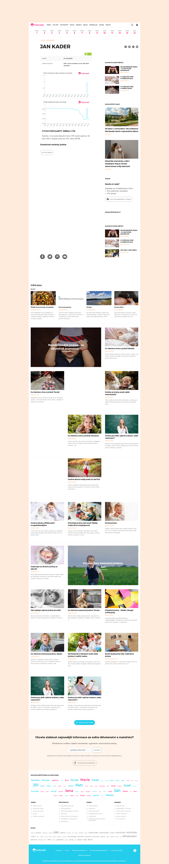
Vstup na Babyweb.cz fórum (120, 199)
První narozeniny (65, 307)
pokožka (64, 836)
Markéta (47, 791)
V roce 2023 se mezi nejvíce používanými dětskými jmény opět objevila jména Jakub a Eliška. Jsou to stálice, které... (47, 533)
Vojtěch (61, 780)
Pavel (95, 780)
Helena (55, 795)
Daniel (106, 780)
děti (56, 832)
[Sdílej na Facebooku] (125, 47)
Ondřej (54, 786)
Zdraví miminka (121, 814)
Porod (72, 25)
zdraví (79, 839)
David (117, 780)
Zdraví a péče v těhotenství (69, 816)
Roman (134, 786)
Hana (125, 791)
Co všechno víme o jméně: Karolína (83, 436)
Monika (86, 786)
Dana (130, 791)
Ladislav (77, 791)
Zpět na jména (47, 152)
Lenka (113, 786)
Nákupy (108, 25)
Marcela (136, 780)
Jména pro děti (66, 351)
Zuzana (91, 786)
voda (53, 840)
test (120, 836)
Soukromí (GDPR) (116, 850)
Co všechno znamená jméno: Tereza (84, 610)
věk (75, 840)
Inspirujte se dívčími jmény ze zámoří (44, 567)
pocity (54, 836)
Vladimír (94, 791)
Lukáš (111, 780)
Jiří (35, 785)
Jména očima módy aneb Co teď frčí (84, 479)
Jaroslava (88, 791)
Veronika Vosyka (35, 309)
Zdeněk (96, 795)
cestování (45, 833)
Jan (117, 790)
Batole (85, 25)
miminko (131, 832)
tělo (49, 839)
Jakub (42, 786)
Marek (104, 791)
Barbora (82, 791)
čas (85, 839)
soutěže (116, 836)
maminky (104, 832)
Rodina (101, 25)
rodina (102, 836)
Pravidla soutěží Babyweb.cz (99, 850)
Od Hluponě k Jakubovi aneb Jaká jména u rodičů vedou (83, 655)
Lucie (110, 791)
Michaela (60, 791)
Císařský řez (92, 816)
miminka (120, 832)
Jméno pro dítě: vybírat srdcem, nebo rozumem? (121, 437)
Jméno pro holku (38, 811)
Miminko (79, 25)
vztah (66, 840)
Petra (61, 795)
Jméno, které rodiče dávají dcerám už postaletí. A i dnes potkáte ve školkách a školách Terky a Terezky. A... (84, 618)
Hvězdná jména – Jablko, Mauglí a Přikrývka (119, 611)
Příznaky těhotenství (67, 806)
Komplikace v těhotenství (69, 819)
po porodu (72, 836)
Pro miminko (120, 819)
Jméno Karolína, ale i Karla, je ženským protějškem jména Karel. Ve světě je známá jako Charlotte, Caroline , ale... (84, 443)
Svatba (89, 307)
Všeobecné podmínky (79, 850)
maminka (93, 832)
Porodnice (92, 808)
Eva (66, 780)
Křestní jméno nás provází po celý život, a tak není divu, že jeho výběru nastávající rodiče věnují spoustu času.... (84, 664)
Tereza (59, 786)
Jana (69, 790)
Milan (49, 786)
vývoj (71, 840)
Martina (89, 795)
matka (112, 833)
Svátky (35, 814)
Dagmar (100, 791)
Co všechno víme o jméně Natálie (126, 77)
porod (80, 836)
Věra (135, 791)
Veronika (102, 786)
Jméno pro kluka (38, 808)
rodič (107, 836)
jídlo (76, 833)
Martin (110, 795)
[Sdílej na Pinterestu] (133, 47)
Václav (70, 786)
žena (90, 839)
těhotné (34, 840)
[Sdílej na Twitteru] (129, 47)
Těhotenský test (66, 808)
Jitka (128, 780)
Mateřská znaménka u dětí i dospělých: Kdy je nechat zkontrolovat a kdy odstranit (117, 164)
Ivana (77, 795)
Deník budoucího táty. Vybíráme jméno (119, 655)
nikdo (42, 836)
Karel (123, 780)
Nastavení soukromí (84, 855)
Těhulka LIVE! (42, 840)
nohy (46, 836)
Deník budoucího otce (111, 659)
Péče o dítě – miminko (123, 811)
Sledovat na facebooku (86, 763)
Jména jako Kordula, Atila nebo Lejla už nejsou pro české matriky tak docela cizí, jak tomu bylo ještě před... (121, 402)
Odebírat (97, 750)
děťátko (63, 833)
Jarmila (96, 786)
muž (38, 836)
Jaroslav (35, 780)
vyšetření (60, 840)
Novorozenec (120, 806)
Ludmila (120, 786)
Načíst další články (86, 722)
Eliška (108, 786)
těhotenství (129, 836)
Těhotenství (64, 25)
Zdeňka (42, 791)
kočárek (81, 833)
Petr (79, 785)
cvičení (51, 833)
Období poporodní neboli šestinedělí (97, 819)
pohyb (59, 836)
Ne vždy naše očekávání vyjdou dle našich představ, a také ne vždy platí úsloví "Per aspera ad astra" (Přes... (98, 314)
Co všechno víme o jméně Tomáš (126, 87)
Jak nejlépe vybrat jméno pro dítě (46, 610)
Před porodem (93, 806)
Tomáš (74, 780)
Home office (119, 307)
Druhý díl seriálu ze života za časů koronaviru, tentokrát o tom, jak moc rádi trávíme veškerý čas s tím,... (125, 314)
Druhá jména (111, 523)
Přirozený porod (94, 811)
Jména (49, 25)
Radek (102, 780)
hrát (73, 833)
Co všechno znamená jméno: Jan (103, 565)
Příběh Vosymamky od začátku (42, 307)
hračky (69, 833)
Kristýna (64, 786)
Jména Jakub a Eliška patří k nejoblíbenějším (43, 524)
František (35, 791)
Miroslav (46, 780)
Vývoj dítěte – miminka (123, 808)
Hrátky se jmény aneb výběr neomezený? (117, 393)
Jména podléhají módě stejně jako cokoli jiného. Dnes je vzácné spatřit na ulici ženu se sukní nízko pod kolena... (83, 487)
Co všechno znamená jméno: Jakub (46, 654)
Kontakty (58, 850)
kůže (86, 833)
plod (50, 836)
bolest (33, 833)
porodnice (88, 836)
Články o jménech (38, 816)
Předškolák (93, 25)
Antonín (102, 795)
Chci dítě (55, 25)
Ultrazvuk (64, 814)
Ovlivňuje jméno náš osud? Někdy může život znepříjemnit (83, 524)
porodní (96, 837)
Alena (72, 795)
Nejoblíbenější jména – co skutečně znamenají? (129, 68)
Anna (82, 795)
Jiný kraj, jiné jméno (128, 250)
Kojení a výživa (121, 816)
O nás (67, 850)
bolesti (38, 833)
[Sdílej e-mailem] (137, 47)
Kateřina (55, 780)
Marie (85, 780)
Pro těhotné (64, 821)
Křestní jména (37, 806)
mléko (33, 836)
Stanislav (66, 795)
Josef (127, 785)
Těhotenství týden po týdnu (69, 811)
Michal (53, 791)
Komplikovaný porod (95, 814)
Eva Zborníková (63, 309)
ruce (111, 836)
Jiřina (132, 780)
